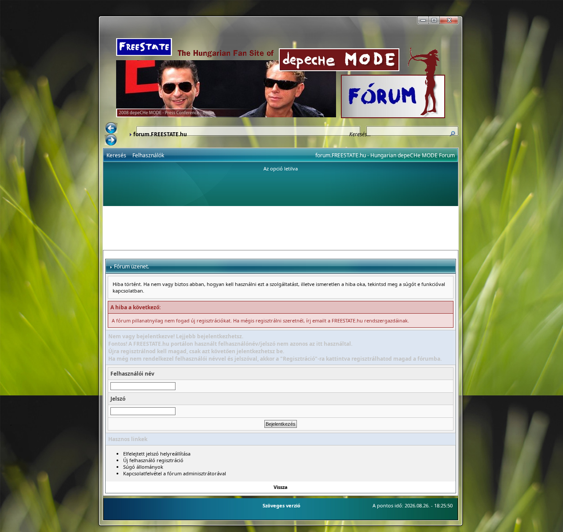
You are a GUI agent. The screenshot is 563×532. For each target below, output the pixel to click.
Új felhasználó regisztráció (153, 460)
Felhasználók (148, 155)
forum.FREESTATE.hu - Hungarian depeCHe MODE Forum (385, 155)
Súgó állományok (143, 466)
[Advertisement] (281, 228)
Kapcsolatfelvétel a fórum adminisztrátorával (174, 473)
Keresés (116, 155)
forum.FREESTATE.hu (160, 134)
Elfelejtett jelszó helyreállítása (156, 453)
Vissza (281, 487)
